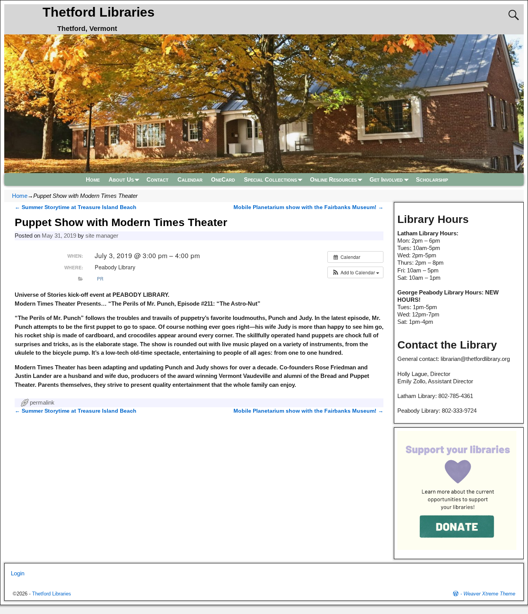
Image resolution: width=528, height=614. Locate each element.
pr (100, 279)
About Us (121, 179)
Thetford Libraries (99, 12)
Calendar (190, 179)
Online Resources (333, 179)
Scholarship (432, 179)
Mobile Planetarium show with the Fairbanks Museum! (308, 207)
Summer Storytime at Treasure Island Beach (75, 207)
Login (17, 573)
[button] (355, 272)
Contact (157, 179)
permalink (42, 402)
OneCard (223, 179)
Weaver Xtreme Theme (489, 594)
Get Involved (386, 179)
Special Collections (270, 179)
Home (93, 179)
